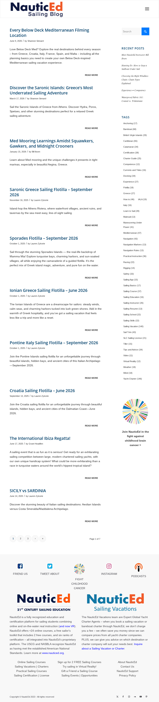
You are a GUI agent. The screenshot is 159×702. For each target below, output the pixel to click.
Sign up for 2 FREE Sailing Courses (79, 662)
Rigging (129, 268)
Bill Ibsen (36, 151)
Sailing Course (132, 291)
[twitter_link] (50, 566)
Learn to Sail (131, 211)
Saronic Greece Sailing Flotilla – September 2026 (51, 192)
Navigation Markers (134, 244)
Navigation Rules (133, 250)
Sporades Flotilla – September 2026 (44, 238)
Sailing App (130, 279)
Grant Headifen (36, 444)
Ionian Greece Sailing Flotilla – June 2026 (48, 290)
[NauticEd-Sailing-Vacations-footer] (115, 603)
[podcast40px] (139, 567)
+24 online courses (41, 630)
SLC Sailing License (134, 338)
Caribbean (130, 141)
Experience (130, 182)
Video (128, 355)
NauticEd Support (127, 671)
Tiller (127, 344)
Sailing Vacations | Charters (31, 666)
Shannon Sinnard (36, 41)
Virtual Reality (132, 361)
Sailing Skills (131, 320)
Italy (127, 205)
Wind (127, 373)
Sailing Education (133, 297)
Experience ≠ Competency (134, 90)
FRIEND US (20, 573)
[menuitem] (146, 9)
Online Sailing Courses (32, 662)
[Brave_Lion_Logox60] (79, 569)
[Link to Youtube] (140, 696)
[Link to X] (117, 696)
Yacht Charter (132, 379)
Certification (131, 152)
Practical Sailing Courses (31, 671)
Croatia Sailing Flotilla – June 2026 (42, 390)
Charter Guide (132, 158)
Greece (129, 193)
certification (17, 639)
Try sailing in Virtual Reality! (79, 666)
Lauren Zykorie (41, 200)
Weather (129, 367)
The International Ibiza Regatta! (40, 438)
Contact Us (127, 666)
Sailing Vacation (133, 326)
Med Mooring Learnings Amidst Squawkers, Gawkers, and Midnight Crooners (52, 143)
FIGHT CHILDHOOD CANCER (79, 584)
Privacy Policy (127, 675)
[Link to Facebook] (123, 696)
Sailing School (132, 314)
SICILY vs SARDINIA (28, 490)
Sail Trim (129, 332)
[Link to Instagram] (129, 696)
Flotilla (128, 187)
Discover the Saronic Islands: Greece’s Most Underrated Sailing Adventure (51, 90)
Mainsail (129, 217)
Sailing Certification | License (31, 675)
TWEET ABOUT (50, 573)
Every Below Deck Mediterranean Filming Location (49, 32)
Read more (91, 75)
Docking (129, 176)
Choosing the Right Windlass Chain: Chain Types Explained (135, 79)
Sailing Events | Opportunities (79, 675)
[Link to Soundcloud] (135, 696)
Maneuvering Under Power (132, 224)
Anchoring (130, 123)
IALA (142, 199)
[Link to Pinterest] (146, 696)
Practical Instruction (134, 256)
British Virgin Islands (135, 135)
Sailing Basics (132, 285)
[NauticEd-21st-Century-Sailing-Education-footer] (44, 603)
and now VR (67, 626)
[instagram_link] (109, 566)
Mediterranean (132, 233)
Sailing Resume (132, 309)
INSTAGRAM (109, 573)
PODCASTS (138, 576)
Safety (128, 274)
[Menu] (146, 9)
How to (128, 199)
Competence (131, 164)
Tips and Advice (133, 349)
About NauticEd (127, 662)
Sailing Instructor (133, 303)
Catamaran (130, 147)
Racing (128, 262)
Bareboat (129, 129)
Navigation (130, 239)
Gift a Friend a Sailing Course (79, 671)
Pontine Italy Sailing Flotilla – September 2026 (54, 342)
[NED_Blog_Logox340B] (51, 9)
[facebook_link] (20, 566)
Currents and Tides (134, 170)
